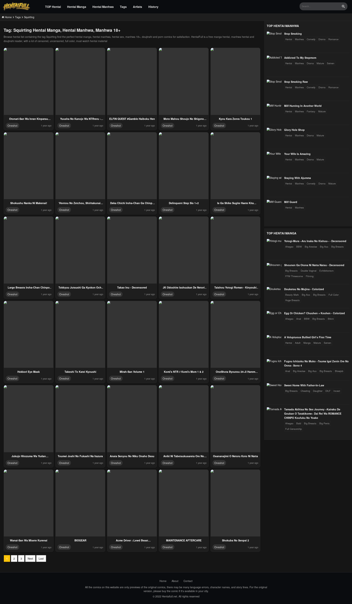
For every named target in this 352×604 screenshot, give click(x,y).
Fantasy (311, 111)
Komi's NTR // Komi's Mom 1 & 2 (183, 371)
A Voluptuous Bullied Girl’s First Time (307, 337)
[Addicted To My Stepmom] (274, 57)
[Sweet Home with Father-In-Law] (274, 385)
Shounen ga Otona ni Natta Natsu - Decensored (314, 265)
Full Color (334, 294)
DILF (328, 391)
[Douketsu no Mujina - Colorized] (274, 289)
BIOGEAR (80, 540)
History (153, 7)
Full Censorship (293, 429)
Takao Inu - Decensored (132, 287)
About (175, 581)
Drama (321, 39)
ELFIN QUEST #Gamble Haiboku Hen (132, 119)
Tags (123, 7)
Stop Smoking (293, 33)
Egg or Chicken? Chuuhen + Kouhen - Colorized (314, 313)
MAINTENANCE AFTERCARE (183, 540)
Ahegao (289, 246)
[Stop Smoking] (274, 33)
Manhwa (299, 39)
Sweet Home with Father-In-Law (304, 385)
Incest (336, 391)
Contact (188, 581)
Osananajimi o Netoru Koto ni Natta (235, 456)
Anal (298, 318)
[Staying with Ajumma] (274, 177)
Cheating (305, 391)
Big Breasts (337, 246)
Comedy (311, 39)
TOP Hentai (53, 7)
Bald (298, 423)
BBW (299, 246)
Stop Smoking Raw (296, 82)
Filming (310, 276)
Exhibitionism (326, 270)
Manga (307, 342)
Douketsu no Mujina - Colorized (304, 289)
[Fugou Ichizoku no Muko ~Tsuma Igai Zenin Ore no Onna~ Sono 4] (274, 361)
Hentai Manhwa (103, 7)
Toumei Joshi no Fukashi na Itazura (80, 456)
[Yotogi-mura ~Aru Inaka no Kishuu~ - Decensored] (274, 241)
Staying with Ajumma (297, 178)
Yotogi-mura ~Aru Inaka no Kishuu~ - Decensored (315, 241)
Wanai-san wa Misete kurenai (28, 540)
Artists (137, 7)
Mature (320, 63)
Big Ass (324, 246)
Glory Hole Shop (294, 130)
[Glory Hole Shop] (274, 129)
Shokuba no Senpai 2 (235, 540)
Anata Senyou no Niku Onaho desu (132, 456)
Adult (297, 342)
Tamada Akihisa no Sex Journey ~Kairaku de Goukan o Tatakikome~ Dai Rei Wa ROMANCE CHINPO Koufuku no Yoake (312, 413)
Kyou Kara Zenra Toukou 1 (235, 119)
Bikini (331, 318)
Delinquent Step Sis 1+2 (184, 203)
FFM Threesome (294, 276)
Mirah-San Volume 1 (132, 371)
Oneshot (12, 125)
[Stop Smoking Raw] (274, 81)
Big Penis (324, 423)
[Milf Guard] (274, 202)
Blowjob (339, 371)
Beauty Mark (292, 294)
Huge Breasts (292, 300)
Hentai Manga (76, 7)
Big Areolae (311, 246)
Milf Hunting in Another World (303, 106)
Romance (333, 39)
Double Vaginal (308, 270)
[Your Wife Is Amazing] (274, 153)
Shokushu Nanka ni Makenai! (28, 203)
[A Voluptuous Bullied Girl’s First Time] (274, 337)
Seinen (330, 63)
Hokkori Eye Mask (28, 371)
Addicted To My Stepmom (300, 57)
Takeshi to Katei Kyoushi (80, 371)
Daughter (317, 391)
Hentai (288, 39)
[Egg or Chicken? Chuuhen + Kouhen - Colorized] (274, 313)
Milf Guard (290, 202)
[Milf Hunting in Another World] (274, 105)
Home (163, 581)
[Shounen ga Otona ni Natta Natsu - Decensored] (274, 265)
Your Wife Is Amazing (297, 154)
